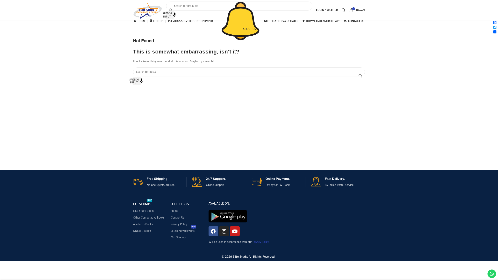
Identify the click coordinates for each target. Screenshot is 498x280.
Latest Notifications (183, 230)
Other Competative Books (148, 217)
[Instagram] (224, 231)
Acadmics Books (143, 224)
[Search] (343, 10)
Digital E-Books (142, 231)
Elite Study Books (143, 211)
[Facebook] (213, 231)
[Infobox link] (160, 182)
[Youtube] (235, 231)
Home (174, 211)
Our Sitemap (178, 237)
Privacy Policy (179, 224)
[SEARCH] (360, 76)
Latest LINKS (142, 203)
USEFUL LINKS (180, 204)
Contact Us (177, 217)
